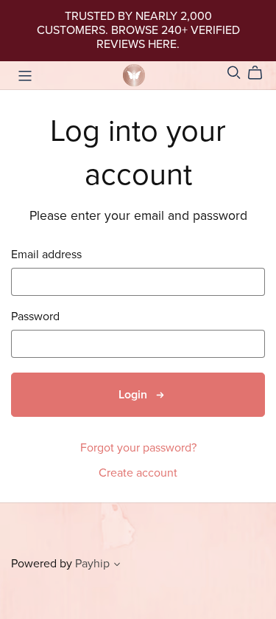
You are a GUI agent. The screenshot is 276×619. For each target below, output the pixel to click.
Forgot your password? (138, 447)
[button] (117, 566)
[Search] (234, 73)
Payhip (92, 563)
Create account (138, 473)
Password (35, 317)
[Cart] (261, 73)
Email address (46, 255)
